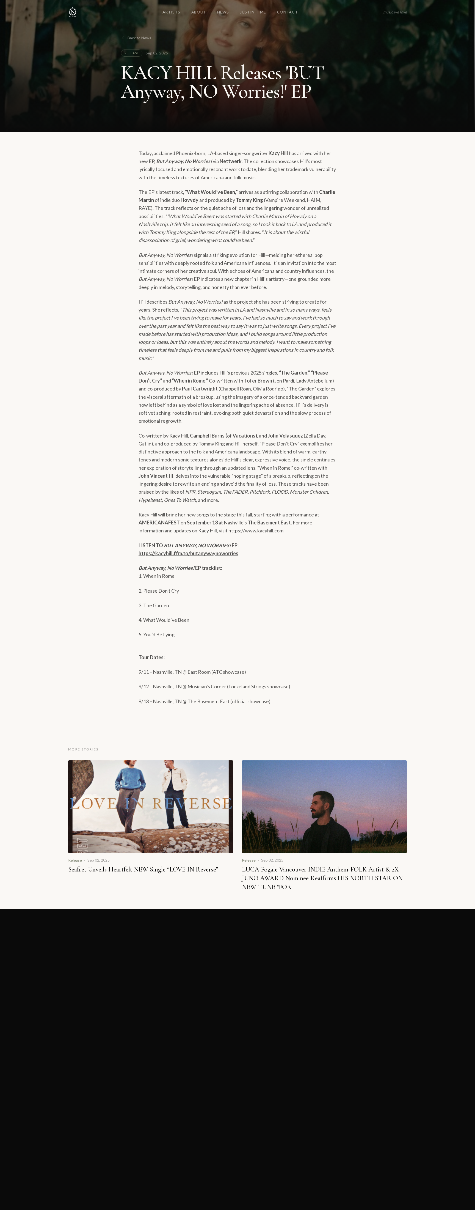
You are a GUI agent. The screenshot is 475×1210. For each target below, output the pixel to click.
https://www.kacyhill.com (255, 530)
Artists (171, 12)
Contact (287, 12)
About (198, 12)
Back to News (139, 37)
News (223, 12)
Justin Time (253, 12)
